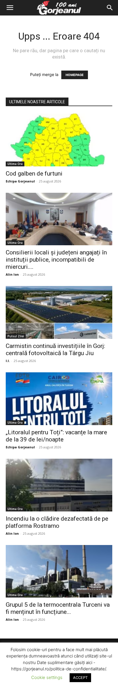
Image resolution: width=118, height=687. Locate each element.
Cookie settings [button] (46, 677)
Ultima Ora (15, 164)
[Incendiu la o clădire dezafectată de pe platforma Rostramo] (59, 485)
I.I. (8, 361)
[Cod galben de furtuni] (59, 140)
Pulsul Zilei (15, 336)
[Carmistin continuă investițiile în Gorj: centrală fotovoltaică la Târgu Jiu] (59, 312)
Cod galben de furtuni (34, 173)
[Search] (110, 7)
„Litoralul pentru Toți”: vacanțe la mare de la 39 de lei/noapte (56, 436)
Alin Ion (12, 274)
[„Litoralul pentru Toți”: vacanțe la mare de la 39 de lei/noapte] (59, 398)
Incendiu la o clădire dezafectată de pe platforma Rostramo (57, 522)
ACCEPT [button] (80, 677)
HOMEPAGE (75, 75)
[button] (10, 7)
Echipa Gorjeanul (20, 181)
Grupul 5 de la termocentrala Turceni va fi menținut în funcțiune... (58, 608)
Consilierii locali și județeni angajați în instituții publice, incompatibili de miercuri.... (56, 259)
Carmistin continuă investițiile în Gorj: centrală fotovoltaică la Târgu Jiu (55, 349)
